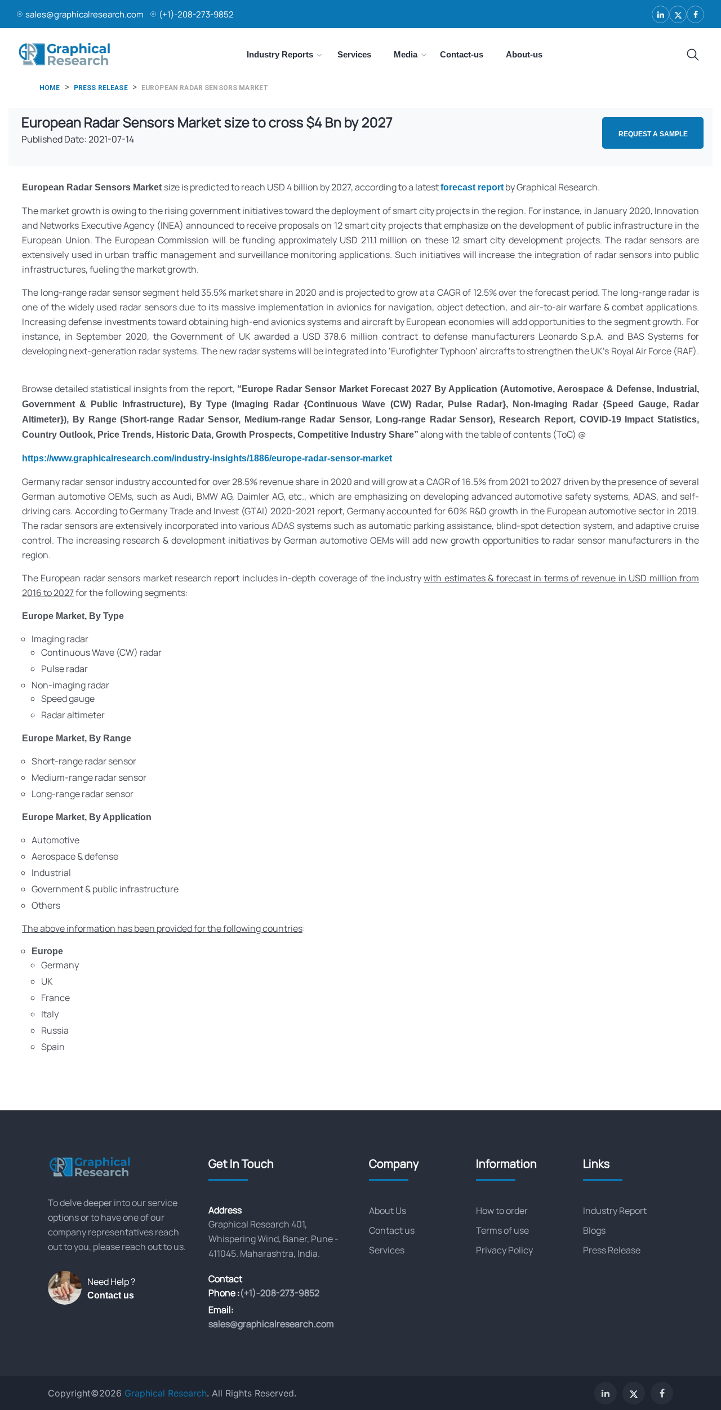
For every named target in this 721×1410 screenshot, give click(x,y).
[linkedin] (660, 14)
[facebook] (695, 14)
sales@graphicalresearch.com (84, 14)
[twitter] (678, 14)
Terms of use (502, 1230)
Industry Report (615, 1210)
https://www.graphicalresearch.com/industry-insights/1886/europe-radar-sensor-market (207, 458)
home (49, 88)
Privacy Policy (504, 1250)
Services (386, 1250)
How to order (502, 1210)
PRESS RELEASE (101, 88)
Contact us (110, 1295)
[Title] (693, 55)
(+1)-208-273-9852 (196, 14)
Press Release (611, 1250)
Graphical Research (165, 1393)
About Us (387, 1210)
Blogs (594, 1230)
